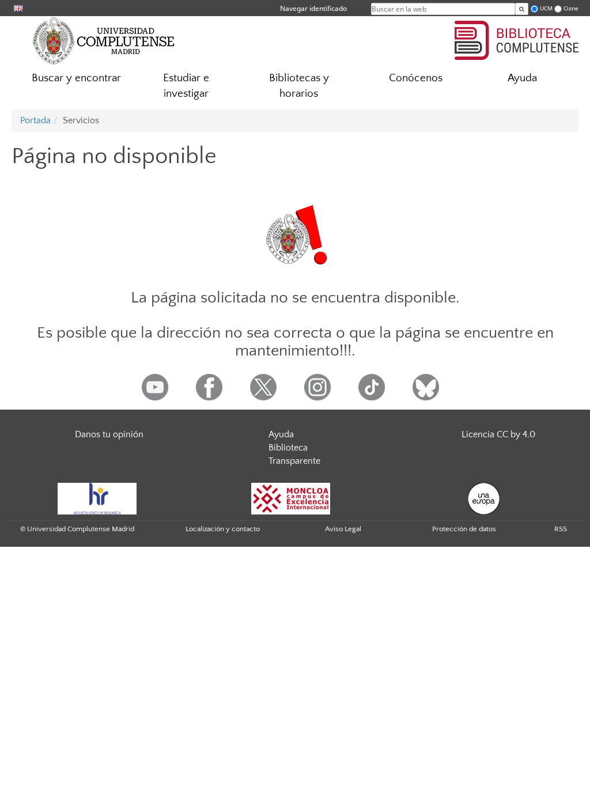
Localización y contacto (223, 529)
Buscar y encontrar (76, 78)
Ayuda (522, 78)
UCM (546, 8)
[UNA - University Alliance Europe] (484, 498)
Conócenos (415, 78)
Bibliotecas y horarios (299, 86)
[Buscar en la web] (521, 9)
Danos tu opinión (109, 434)
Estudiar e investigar (186, 86)
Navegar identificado (313, 8)
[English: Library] (18, 8)
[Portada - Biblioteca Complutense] (516, 38)
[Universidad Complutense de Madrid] (104, 40)
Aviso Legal (343, 529)
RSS (560, 529)
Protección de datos (464, 529)
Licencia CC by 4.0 (498, 434)
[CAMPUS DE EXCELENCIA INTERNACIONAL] (291, 498)
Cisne (570, 8)
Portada (35, 120)
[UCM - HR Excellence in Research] (97, 498)
